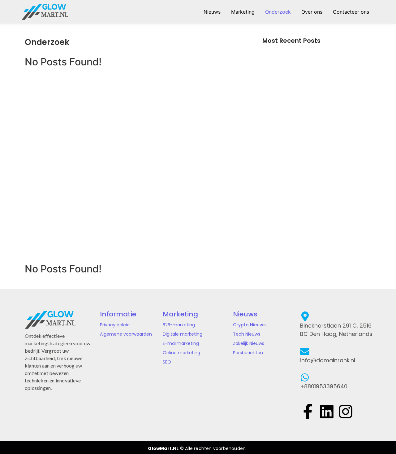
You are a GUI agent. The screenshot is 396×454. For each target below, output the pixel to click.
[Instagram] (345, 411)
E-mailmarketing (181, 343)
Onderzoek (278, 12)
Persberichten (248, 353)
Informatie (118, 314)
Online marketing (181, 353)
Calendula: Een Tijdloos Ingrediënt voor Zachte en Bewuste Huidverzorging (315, 104)
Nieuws (212, 12)
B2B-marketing (179, 325)
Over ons (311, 12)
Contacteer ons (351, 12)
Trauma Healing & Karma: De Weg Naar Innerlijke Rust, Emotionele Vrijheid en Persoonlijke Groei (306, 170)
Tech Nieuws (246, 334)
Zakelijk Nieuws (248, 343)
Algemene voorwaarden (126, 334)
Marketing (243, 12)
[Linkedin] (326, 411)
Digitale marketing (182, 334)
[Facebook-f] (308, 411)
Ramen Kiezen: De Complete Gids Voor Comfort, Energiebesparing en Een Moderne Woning (316, 208)
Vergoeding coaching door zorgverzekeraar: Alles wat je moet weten (313, 236)
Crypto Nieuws (249, 325)
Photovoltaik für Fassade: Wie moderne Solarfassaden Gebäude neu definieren (307, 77)
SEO (167, 362)
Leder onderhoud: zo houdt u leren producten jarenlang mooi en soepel (314, 132)
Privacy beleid (115, 325)
